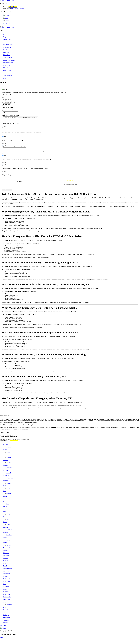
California (5, 465)
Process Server (7, 42)
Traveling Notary (7, 57)
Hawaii (5, 496)
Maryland (5, 542)
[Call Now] (70, 625)
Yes (5, 126)
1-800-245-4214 (13, 7)
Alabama (5, 444)
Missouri (5, 558)
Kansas (5, 522)
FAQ (4, 78)
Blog (4, 37)
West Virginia (6, 617)
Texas (4, 602)
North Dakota (6, 581)
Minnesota (6, 553)
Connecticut (6, 475)
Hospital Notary (7, 49)
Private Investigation (8, 68)
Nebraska (5, 563)
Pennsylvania (6, 591)
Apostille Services (7, 44)
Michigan (5, 550)
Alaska (5, 449)
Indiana (5, 511)
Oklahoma (6, 586)
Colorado (5, 470)
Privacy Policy (7, 70)
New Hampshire (7, 568)
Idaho (4, 501)
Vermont (5, 609)
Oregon (5, 589)
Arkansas (5, 460)
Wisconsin (6, 620)
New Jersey (6, 571)
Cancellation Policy (8, 73)
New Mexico (6, 573)
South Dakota (6, 599)
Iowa (4, 516)
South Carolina (7, 597)
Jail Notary (6, 52)
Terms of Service (7, 75)
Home (4, 34)
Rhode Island (6, 594)
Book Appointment (7, 189)
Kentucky (5, 527)
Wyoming (5, 622)
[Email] (70, 628)
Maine (4, 537)
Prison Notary (6, 55)
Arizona (5, 454)
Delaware (5, 480)
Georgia (5, 491)
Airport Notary (7, 47)
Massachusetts (7, 547)
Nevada (5, 566)
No (5, 128)
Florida (5, 485)
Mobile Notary (7, 39)
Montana (5, 560)
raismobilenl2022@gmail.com (19, 8)
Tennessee (9, 604)
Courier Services (7, 65)
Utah (4, 607)
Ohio (4, 584)
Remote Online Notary (9, 60)
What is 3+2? (19, 181)
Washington (6, 615)
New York (6, 576)
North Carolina (7, 578)
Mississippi (6, 555)
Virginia (5, 612)
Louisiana (5, 532)
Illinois (5, 506)
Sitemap (2, 637)
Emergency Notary (8, 62)
